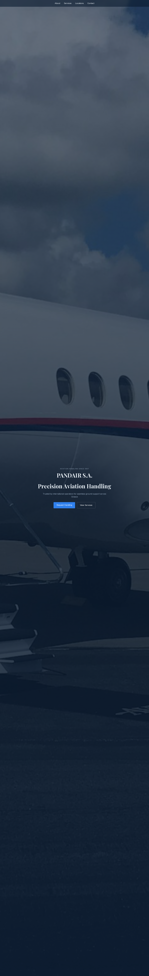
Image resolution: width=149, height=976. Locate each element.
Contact (90, 3)
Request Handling (64, 505)
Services (67, 3)
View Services (86, 505)
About (57, 3)
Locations (79, 3)
